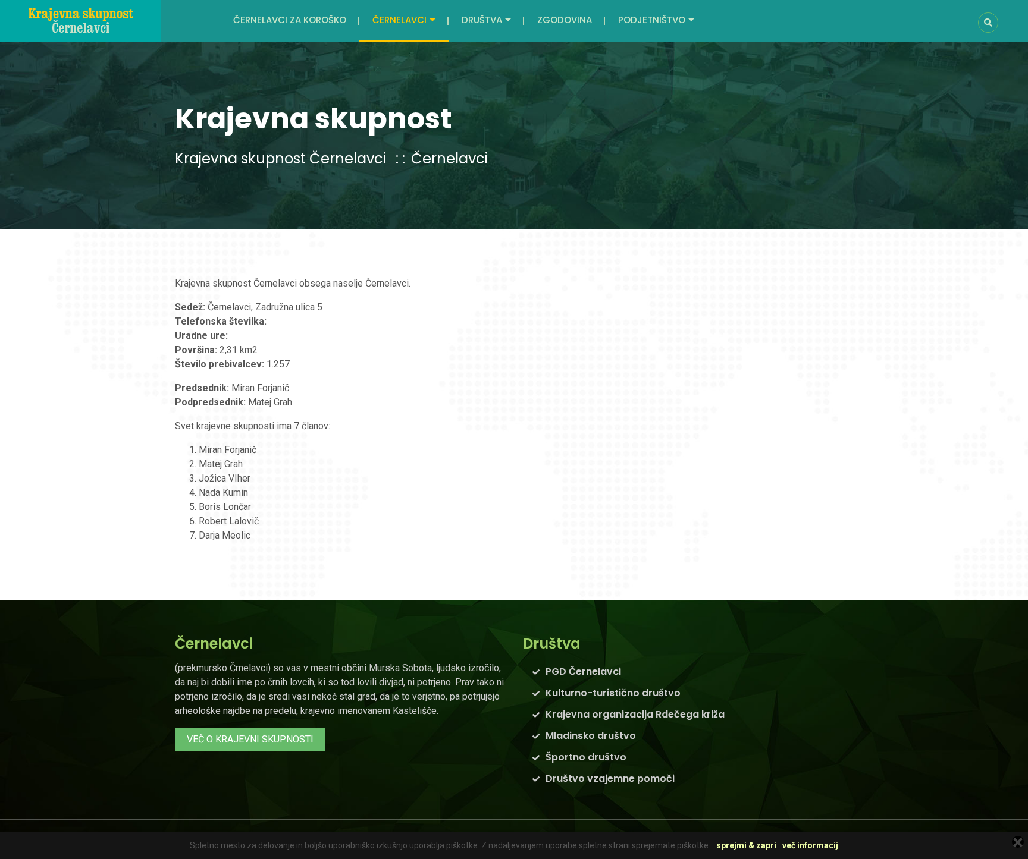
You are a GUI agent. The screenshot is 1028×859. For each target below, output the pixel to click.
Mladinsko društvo (591, 735)
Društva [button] (482, 20)
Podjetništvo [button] (651, 20)
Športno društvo (586, 757)
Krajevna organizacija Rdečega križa (635, 714)
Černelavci (449, 158)
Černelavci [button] (399, 20)
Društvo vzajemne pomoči (610, 778)
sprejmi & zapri (746, 845)
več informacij (810, 845)
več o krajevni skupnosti (250, 739)
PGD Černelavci (583, 671)
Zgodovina (564, 20)
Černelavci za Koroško (289, 20)
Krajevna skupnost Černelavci (280, 158)
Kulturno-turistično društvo (613, 693)
